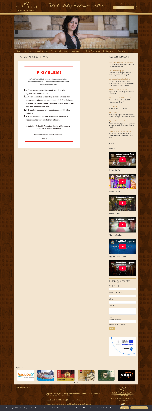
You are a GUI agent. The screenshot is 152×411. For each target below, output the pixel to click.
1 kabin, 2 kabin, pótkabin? (118, 89)
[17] (93, 47)
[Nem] (149, 408)
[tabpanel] (126, 375)
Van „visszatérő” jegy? (116, 71)
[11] (80, 47)
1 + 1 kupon (113, 112)
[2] (61, 47)
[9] (76, 47)
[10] (78, 47)
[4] (65, 47)
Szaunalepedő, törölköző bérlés (119, 79)
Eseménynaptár (93, 51)
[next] (135, 32)
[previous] (16, 32)
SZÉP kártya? (113, 106)
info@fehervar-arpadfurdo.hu (73, 400)
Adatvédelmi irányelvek (139, 408)
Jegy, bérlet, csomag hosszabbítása (121, 62)
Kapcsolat (121, 51)
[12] (82, 47)
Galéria (28, 51)
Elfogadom (124, 408)
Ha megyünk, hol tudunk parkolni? (120, 131)
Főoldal (19, 51)
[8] (74, 47)
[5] (67, 47)
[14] (87, 47)
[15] (89, 47)
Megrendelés (77, 51)
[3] (63, 47)
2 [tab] (78, 382)
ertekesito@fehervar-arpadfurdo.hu (58, 396)
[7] (71, 47)
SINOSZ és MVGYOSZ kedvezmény (120, 98)
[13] (84, 47)
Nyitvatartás (108, 51)
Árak (66, 51)
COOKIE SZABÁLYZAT (23, 387)
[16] (91, 47)
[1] (58, 47)
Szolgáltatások (41, 51)
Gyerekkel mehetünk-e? (117, 121)
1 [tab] (74, 382)
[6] (69, 47)
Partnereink (56, 51)
